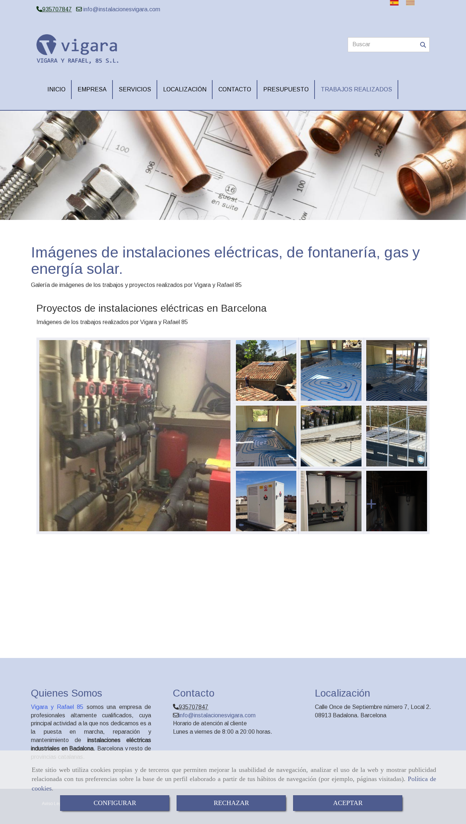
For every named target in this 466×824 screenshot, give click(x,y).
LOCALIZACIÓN (184, 89)
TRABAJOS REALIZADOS (356, 89)
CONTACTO (234, 89)
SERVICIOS (135, 89)
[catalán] (412, 2)
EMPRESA (92, 89)
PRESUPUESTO (286, 89)
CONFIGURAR (115, 803)
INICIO (56, 89)
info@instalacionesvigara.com (121, 9)
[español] (396, 2)
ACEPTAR (348, 803)
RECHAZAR (231, 803)
